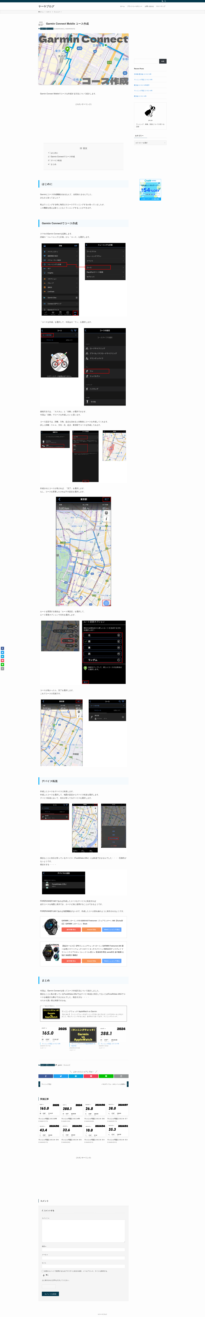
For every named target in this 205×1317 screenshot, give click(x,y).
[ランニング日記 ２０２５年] (53, 1034)
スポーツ (43, 28)
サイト (44, 1263)
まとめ (53, 164)
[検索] (165, 1)
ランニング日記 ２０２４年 (110, 1043)
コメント (45, 1218)
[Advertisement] (83, 121)
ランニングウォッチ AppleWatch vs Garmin (79, 1011)
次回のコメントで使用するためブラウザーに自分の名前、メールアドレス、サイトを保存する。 (76, 1271)
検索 (162, 61)
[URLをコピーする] (121, 1076)
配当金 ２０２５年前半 (141, 85)
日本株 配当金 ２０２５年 (142, 74)
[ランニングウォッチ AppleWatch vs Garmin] (83, 1034)
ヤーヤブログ (46, 6)
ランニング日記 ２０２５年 (51, 1043)
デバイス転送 (56, 160)
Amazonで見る (91, 929)
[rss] (162, 1)
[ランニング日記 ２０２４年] (112, 1034)
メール (45, 1254)
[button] (45, 1076)
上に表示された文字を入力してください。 (56, 1280)
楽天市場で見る (71, 929)
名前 (44, 1246)
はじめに (54, 152)
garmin (60, 1065)
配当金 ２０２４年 (140, 96)
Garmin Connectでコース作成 (63, 156)
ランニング (50, 28)
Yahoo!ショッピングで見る (112, 929)
